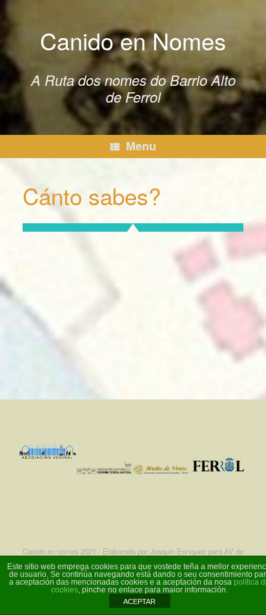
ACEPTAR (139, 601)
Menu (141, 145)
